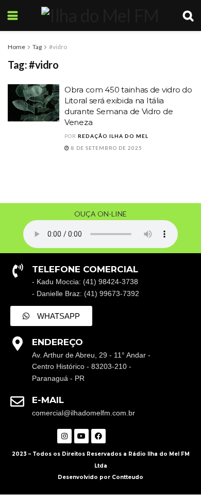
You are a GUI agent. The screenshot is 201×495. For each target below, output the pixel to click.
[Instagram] (64, 436)
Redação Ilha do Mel (113, 136)
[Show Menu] (13, 15)
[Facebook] (98, 436)
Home (16, 47)
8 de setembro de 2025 (106, 148)
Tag (37, 47)
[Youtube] (81, 436)
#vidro (58, 47)
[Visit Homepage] (100, 15)
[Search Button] (188, 15)
